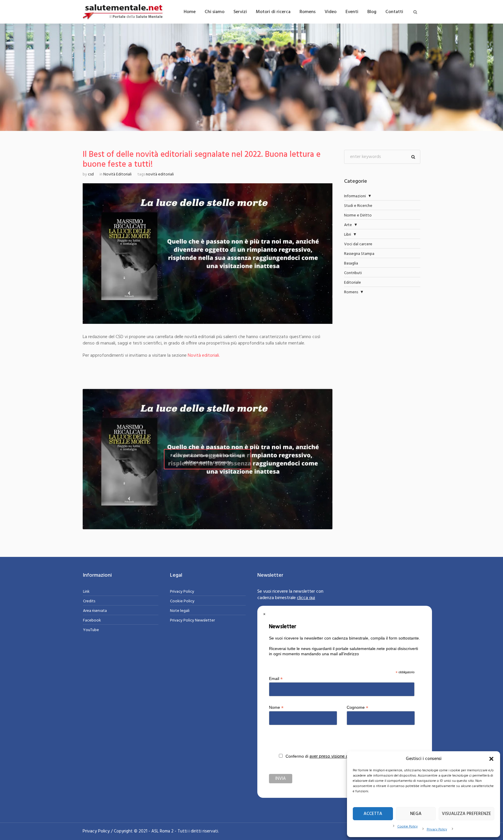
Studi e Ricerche (358, 206)
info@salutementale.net (384, 654)
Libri (347, 234)
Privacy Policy (437, 829)
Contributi (353, 273)
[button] (491, 759)
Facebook (92, 620)
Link (86, 591)
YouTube (91, 630)
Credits (89, 601)
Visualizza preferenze (466, 813)
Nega (415, 813)
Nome (276, 707)
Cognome (357, 707)
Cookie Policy (407, 827)
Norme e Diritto (358, 215)
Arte (348, 225)
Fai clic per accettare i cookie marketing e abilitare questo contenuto (208, 459)
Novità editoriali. (204, 355)
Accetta (373, 813)
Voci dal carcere (358, 244)
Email (276, 678)
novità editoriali (160, 174)
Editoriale (352, 282)
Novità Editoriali (117, 174)
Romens (351, 292)
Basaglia (351, 263)
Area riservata (95, 611)
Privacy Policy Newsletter (192, 620)
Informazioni (355, 196)
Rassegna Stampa (359, 254)
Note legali (179, 611)
